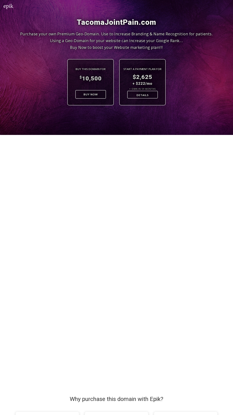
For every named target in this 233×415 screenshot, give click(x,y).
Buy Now (91, 94)
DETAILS (143, 95)
